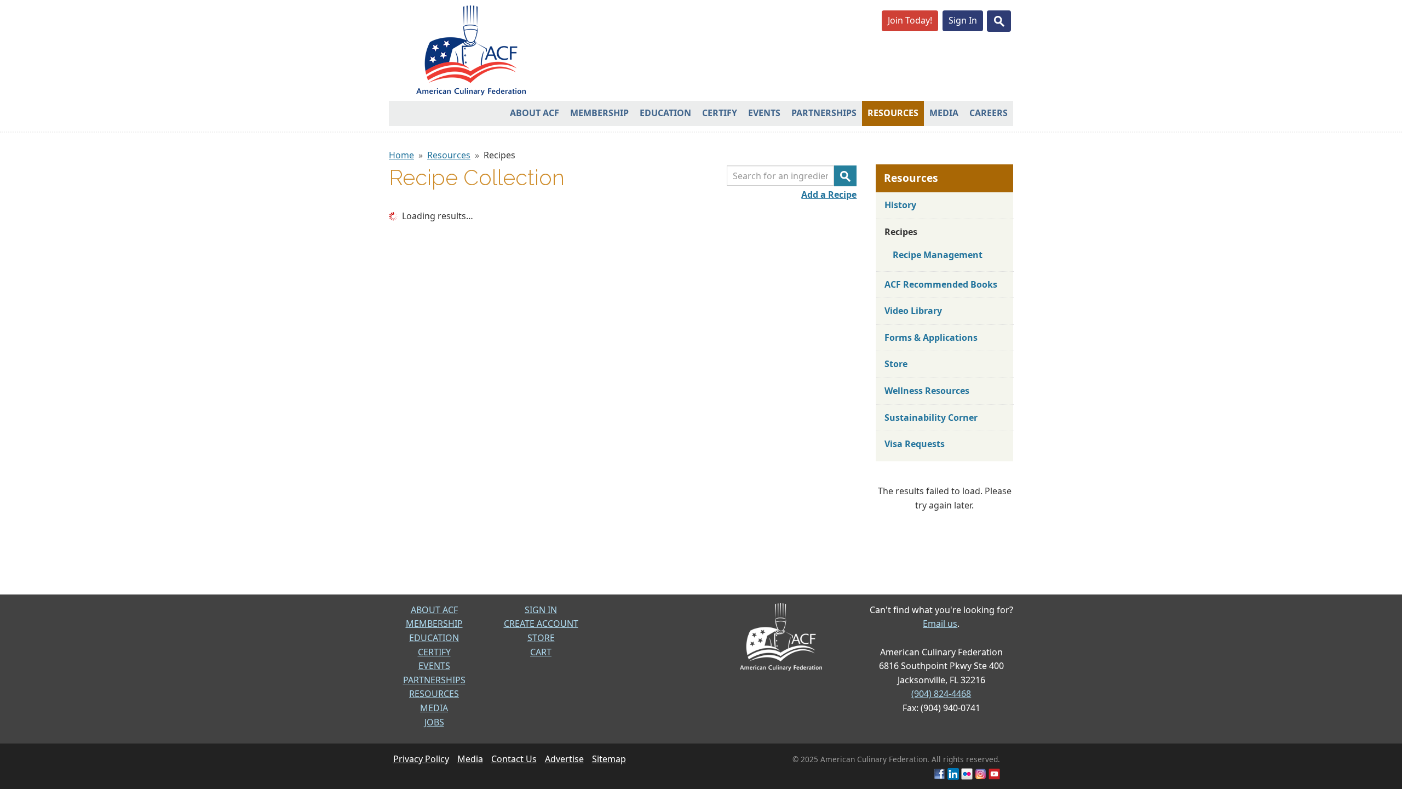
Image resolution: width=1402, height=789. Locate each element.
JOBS (434, 722)
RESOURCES (434, 694)
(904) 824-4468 (941, 694)
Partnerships (824, 113)
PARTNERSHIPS (434, 680)
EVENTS (434, 666)
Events (764, 113)
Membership (599, 113)
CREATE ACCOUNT (541, 624)
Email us (940, 624)
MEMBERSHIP (434, 624)
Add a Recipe (829, 194)
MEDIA (434, 708)
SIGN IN (541, 610)
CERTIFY (434, 652)
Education (665, 113)
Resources (892, 113)
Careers (988, 113)
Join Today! (910, 20)
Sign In (963, 20)
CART (540, 652)
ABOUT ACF (434, 610)
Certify (719, 113)
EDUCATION (434, 638)
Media (943, 113)
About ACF (534, 113)
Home (401, 155)
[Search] (845, 175)
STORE (541, 638)
